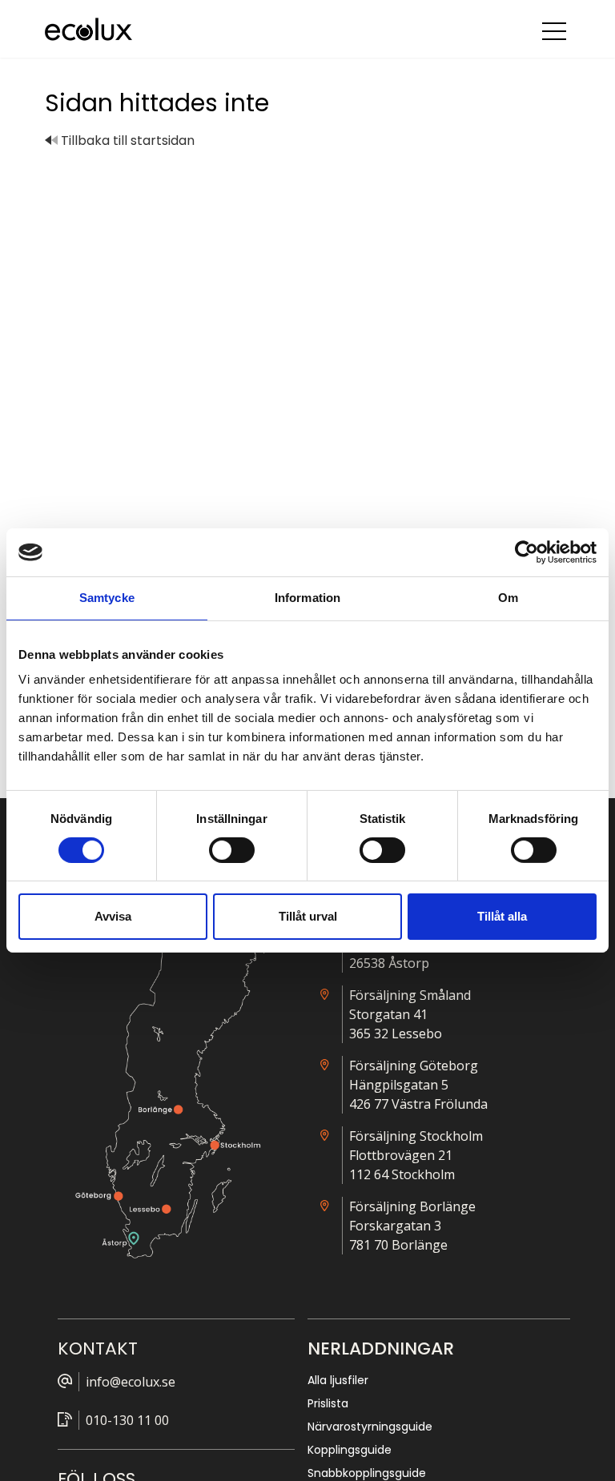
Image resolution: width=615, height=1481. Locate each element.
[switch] (232, 850)
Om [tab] (508, 597)
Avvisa (112, 916)
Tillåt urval (308, 916)
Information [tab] (307, 597)
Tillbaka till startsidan (126, 140)
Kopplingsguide (350, 1450)
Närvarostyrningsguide (370, 1427)
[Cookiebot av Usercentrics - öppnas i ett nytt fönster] (526, 552)
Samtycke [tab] (107, 597)
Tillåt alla (502, 916)
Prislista (328, 1403)
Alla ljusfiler (338, 1380)
